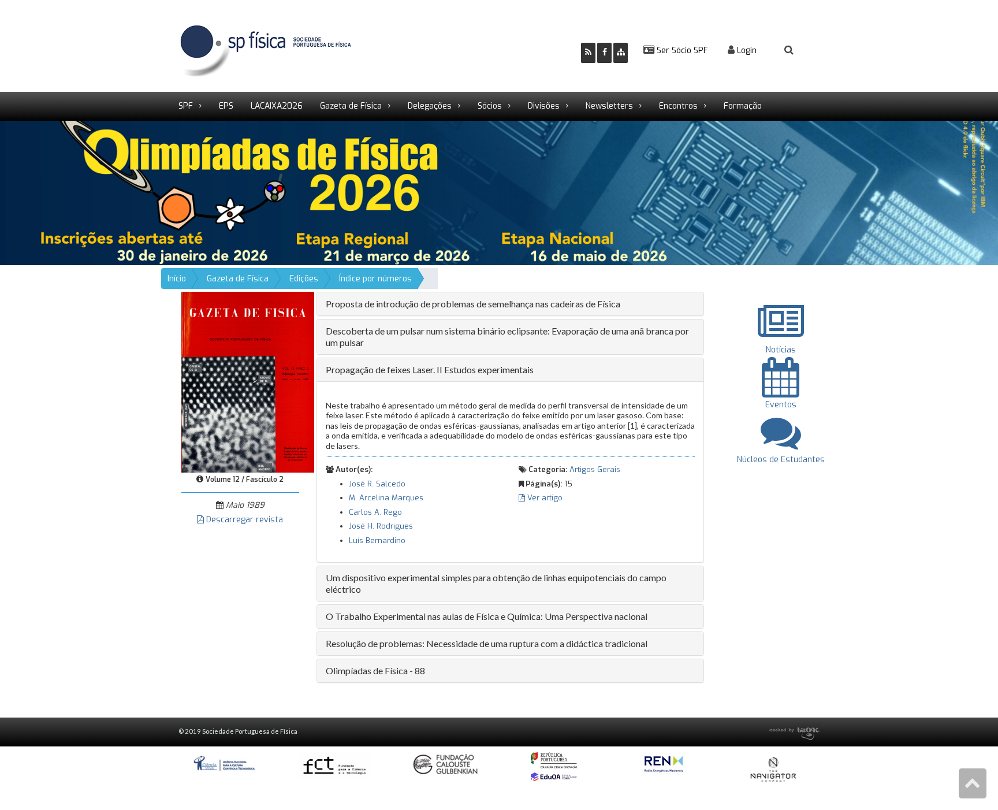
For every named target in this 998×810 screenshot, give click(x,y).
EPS (226, 106)
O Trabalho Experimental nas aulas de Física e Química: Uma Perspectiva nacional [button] (486, 616)
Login (746, 50)
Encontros (678, 106)
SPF (185, 106)
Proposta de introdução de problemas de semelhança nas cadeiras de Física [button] (473, 303)
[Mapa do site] (620, 53)
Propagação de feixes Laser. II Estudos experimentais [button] (430, 369)
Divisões (544, 106)
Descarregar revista (243, 519)
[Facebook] (604, 53)
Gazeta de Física (351, 106)
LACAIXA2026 (277, 106)
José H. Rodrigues (381, 526)
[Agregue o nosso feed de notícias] (588, 53)
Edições (303, 278)
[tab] (510, 303)
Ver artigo (544, 498)
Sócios (490, 106)
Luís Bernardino (377, 540)
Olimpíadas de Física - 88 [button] (375, 670)
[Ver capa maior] (247, 381)
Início (176, 278)
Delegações (430, 106)
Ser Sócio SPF (681, 50)
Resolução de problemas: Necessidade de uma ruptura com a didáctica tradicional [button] (486, 643)
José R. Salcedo (377, 484)
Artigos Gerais (594, 469)
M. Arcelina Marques (386, 498)
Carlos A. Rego (375, 512)
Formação (743, 106)
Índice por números (375, 278)
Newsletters (609, 106)
